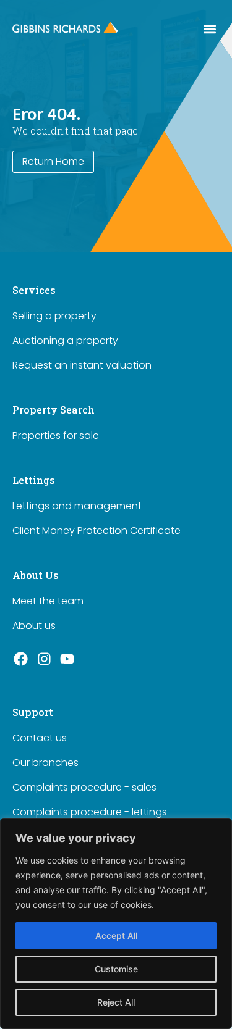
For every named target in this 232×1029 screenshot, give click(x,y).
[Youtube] (67, 659)
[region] (116, 923)
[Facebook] (21, 659)
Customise (116, 969)
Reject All (116, 1002)
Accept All (116, 935)
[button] (209, 29)
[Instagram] (44, 659)
